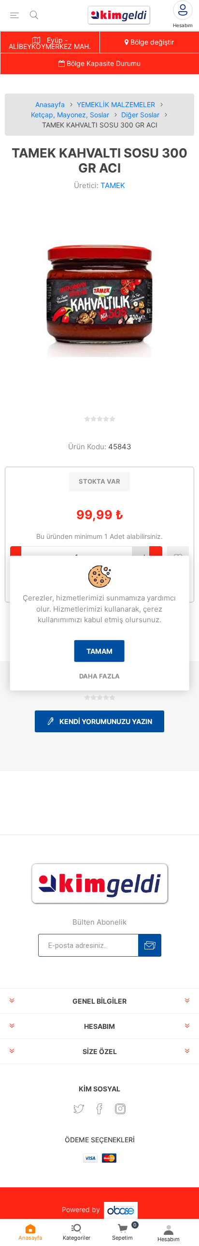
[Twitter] (78, 1109)
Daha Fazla (99, 675)
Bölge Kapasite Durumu (103, 63)
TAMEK (112, 185)
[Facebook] (99, 1109)
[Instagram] (120, 1109)
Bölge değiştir (151, 42)
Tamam (99, 651)
